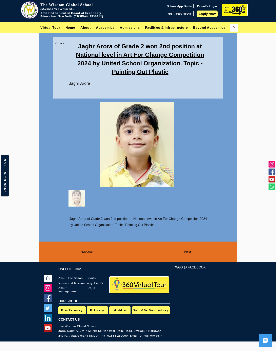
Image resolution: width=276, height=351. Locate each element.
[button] (85, 28)
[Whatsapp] (272, 186)
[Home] (48, 278)
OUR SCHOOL (69, 301)
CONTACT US (69, 319)
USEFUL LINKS (70, 269)
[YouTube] (272, 179)
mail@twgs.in (153, 335)
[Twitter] (48, 308)
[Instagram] (272, 164)
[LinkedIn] (48, 318)
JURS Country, (68, 330)
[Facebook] (272, 172)
